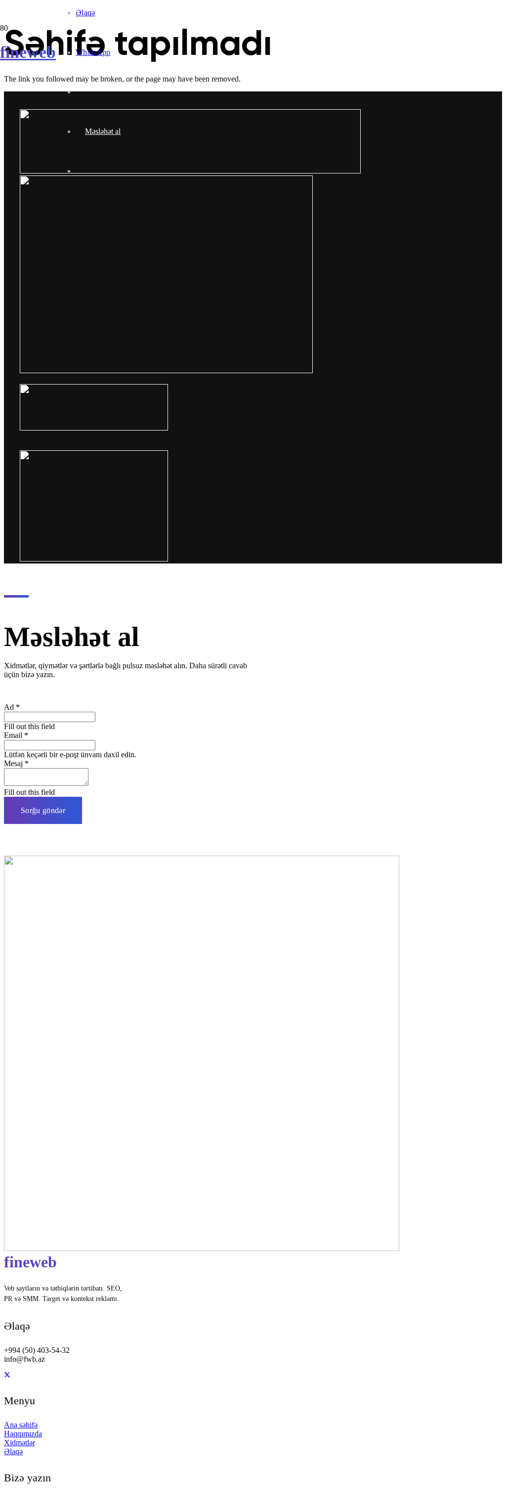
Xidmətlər (19, 1442)
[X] (7, 1375)
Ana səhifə (21, 1425)
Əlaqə (13, 1451)
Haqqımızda (23, 1433)
